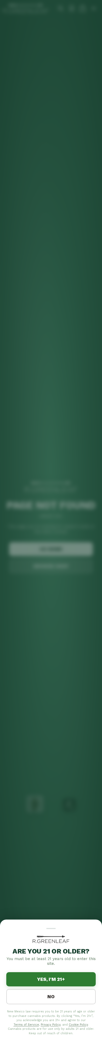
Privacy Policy (50, 1024)
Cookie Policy (78, 1024)
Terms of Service (26, 1024)
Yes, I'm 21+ (51, 979)
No (51, 996)
